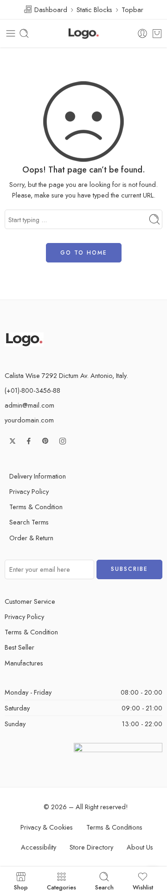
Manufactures (24, 663)
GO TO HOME (83, 253)
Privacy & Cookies (46, 827)
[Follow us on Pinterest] (45, 441)
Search (104, 886)
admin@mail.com (29, 405)
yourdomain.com (29, 420)
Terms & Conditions (114, 827)
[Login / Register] (142, 33)
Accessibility (38, 847)
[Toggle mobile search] (24, 33)
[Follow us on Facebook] (28, 441)
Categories (61, 886)
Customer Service (30, 601)
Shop (21, 886)
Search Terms (29, 522)
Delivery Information (37, 476)
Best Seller (19, 647)
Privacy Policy (29, 491)
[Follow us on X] (12, 441)
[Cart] (157, 33)
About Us (140, 847)
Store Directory (91, 847)
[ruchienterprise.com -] (83, 33)
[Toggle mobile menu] (11, 33)
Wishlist (143, 886)
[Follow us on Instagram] (62, 441)
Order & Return (31, 538)
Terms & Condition (36, 506)
